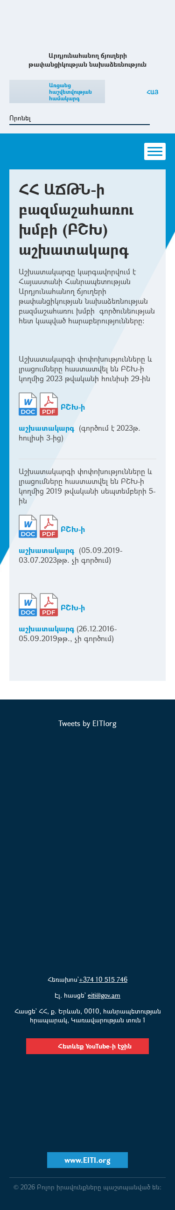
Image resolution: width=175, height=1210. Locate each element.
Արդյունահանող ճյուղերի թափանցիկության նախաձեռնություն (87, 25)
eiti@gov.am (104, 995)
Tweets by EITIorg (87, 723)
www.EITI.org (87, 1160)
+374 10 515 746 (103, 979)
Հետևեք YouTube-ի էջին (95, 1046)
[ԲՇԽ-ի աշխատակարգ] (28, 407)
